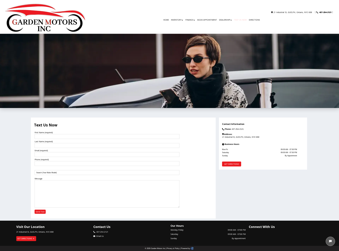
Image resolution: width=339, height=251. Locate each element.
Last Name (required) (44, 141)
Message (38, 178)
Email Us (100, 236)
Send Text (40, 211)
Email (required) (41, 150)
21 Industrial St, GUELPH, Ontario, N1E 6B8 (292, 12)
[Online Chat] (330, 241)
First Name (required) (44, 132)
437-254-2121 (325, 12)
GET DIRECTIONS (24, 238)
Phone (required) (42, 159)
